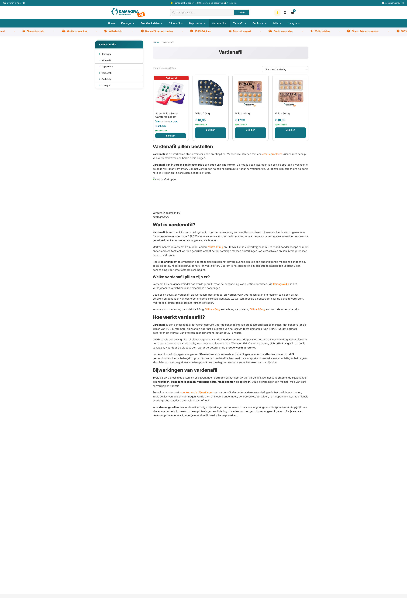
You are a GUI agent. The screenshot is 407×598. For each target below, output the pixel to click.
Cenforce (257, 23)
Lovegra (292, 23)
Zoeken (241, 12)
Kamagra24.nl (281, 284)
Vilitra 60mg (257, 309)
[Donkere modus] (277, 13)
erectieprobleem (272, 154)
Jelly (275, 23)
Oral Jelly (106, 79)
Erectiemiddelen (150, 23)
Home (111, 23)
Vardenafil (218, 23)
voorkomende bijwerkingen (196, 392)
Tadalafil (238, 23)
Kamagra (126, 23)
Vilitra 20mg (215, 247)
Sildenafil (174, 23)
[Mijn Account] (285, 12)
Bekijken (170, 135)
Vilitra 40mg (212, 309)
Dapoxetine (195, 23)
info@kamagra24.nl (394, 3)
